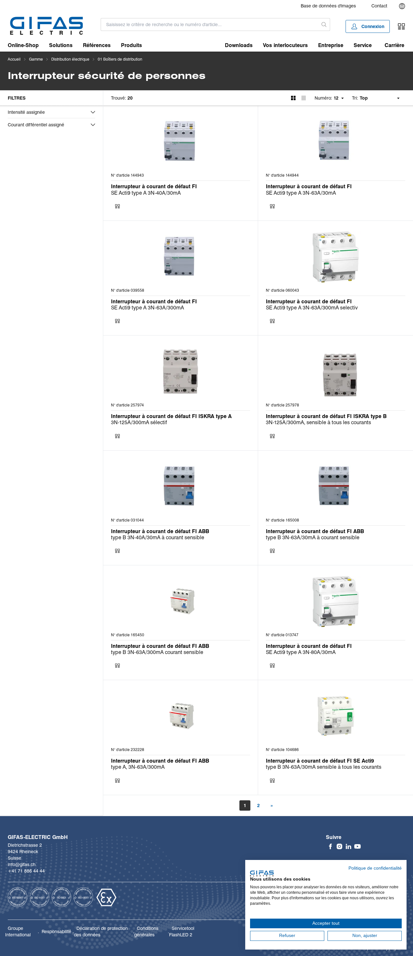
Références (97, 45)
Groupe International (18, 931)
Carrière (394, 45)
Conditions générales (146, 931)
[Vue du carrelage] (293, 98)
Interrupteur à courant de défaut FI (154, 186)
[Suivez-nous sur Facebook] (330, 846)
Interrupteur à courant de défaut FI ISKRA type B (326, 416)
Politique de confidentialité (375, 868)
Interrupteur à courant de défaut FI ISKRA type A (171, 416)
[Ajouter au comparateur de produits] (117, 206)
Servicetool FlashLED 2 (181, 931)
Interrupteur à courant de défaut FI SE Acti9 (320, 761)
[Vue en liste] (303, 98)
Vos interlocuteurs (285, 45)
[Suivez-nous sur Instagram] (339, 846)
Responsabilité (56, 931)
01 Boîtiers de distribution (120, 59)
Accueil (14, 59)
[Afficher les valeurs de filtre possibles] (93, 112)
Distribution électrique (70, 59)
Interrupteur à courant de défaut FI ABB (160, 531)
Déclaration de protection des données (101, 931)
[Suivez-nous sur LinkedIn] (348, 846)
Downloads (239, 45)
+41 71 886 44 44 (26, 870)
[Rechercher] (324, 24)
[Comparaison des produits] (401, 26)
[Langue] (402, 6)
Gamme (36, 59)
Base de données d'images (328, 5)
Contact (379, 5)
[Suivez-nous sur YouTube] (357, 846)
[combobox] (209, 24)
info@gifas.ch (21, 864)
